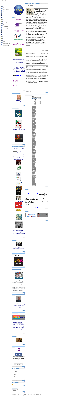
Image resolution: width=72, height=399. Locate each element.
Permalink (43, 50)
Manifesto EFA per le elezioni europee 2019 (32, 393)
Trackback (46, 50)
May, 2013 (33, 147)
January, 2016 (33, 125)
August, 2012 (33, 154)
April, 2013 (33, 148)
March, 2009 (33, 182)
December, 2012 (34, 151)
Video (28, 394)
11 (35, 101)
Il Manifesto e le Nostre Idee (16, 393)
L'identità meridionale (40, 393)
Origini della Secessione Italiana (24, 393)
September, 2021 (34, 106)
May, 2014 (33, 139)
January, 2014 (33, 142)
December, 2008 (34, 184)
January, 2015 (33, 133)
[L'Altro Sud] (18, 16)
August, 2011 (33, 163)
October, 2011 (33, 161)
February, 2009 (34, 183)
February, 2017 (34, 122)
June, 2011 (33, 164)
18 (35, 102)
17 (34, 102)
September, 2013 (34, 145)
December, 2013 (34, 143)
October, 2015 (33, 127)
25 (35, 103)
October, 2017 (33, 119)
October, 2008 (33, 185)
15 (40, 101)
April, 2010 (33, 174)
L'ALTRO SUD (14, 390)
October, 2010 (33, 170)
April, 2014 (33, 140)
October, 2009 (33, 177)
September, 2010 (34, 171)
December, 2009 (34, 176)
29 (40, 103)
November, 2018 (34, 114)
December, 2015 (34, 126)
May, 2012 (33, 156)
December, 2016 (34, 123)
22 (40, 102)
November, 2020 (34, 107)
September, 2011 (34, 162)
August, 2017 (33, 120)
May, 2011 (33, 165)
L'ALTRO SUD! (18, 359)
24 (34, 103)
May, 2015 (33, 130)
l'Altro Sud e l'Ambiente (32, 394)
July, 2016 (33, 124)
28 (35, 99)
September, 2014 (34, 136)
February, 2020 (34, 110)
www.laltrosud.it (28, 45)
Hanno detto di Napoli (38, 394)
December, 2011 (34, 160)
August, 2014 (33, 137)
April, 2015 (33, 131)
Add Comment (27, 91)
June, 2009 (33, 180)
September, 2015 (34, 128)
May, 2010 (33, 173)
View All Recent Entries (15, 389)
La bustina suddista (19, 394)
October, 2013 (33, 144)
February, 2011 (34, 167)
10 (34, 101)
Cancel (30, 91)
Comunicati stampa (24, 394)
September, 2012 (34, 153)
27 (34, 99)
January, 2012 (33, 159)
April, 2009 (33, 181)
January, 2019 (33, 113)
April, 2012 (33, 157)
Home (44, 2)
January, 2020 (33, 111)
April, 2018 (33, 117)
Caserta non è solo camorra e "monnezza (18, 363)
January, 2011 (33, 168)
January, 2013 (33, 150)
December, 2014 (34, 134)
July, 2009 (33, 179)
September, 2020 (34, 108)
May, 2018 (33, 116)
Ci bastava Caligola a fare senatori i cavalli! (18, 364)
